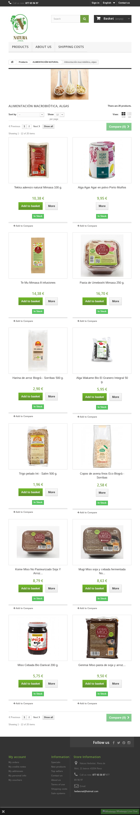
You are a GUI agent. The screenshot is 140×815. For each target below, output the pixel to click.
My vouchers (15, 780)
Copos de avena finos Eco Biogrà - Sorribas (102, 475)
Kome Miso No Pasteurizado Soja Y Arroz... (38, 571)
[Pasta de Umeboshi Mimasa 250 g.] (102, 255)
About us (43, 47)
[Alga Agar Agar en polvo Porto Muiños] (102, 160)
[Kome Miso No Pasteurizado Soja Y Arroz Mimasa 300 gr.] (38, 542)
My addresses (16, 771)
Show (51, 114)
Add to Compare (24, 226)
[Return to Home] (12, 62)
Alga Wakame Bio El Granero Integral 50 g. (102, 379)
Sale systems (58, 793)
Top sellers (57, 771)
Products (20, 47)
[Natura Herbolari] (27, 27)
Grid (123, 117)
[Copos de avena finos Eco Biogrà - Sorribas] (102, 446)
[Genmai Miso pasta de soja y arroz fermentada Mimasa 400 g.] (102, 638)
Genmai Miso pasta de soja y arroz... (102, 665)
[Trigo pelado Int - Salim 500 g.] (38, 446)
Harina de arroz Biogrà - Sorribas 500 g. (38, 378)
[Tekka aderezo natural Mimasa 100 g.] (38, 160)
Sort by (12, 114)
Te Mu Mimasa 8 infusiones (38, 282)
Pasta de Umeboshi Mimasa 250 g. (102, 282)
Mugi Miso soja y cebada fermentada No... (102, 571)
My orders (14, 762)
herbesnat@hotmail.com (86, 791)
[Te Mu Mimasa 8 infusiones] (38, 255)
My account (17, 757)
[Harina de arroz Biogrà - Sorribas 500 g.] (38, 350)
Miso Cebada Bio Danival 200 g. (38, 665)
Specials (55, 762)
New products (58, 767)
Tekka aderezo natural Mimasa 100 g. (38, 187)
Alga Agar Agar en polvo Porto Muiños (102, 187)
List (129, 117)
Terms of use (58, 784)
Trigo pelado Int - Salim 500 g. (38, 473)
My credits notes (17, 767)
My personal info (17, 775)
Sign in (95, 3)
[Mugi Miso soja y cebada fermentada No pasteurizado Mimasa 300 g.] (102, 542)
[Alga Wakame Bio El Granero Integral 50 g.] (102, 350)
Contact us (124, 3)
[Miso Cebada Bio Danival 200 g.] (38, 638)
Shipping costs (71, 47)
